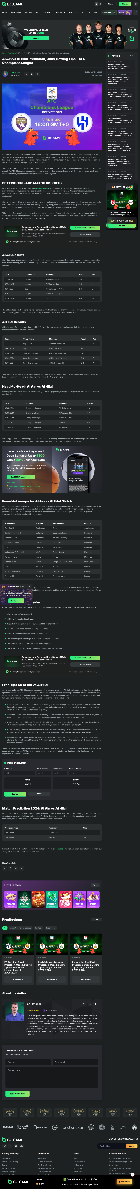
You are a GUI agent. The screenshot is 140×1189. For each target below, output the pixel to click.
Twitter (26, 74)
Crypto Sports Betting (10, 1162)
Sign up (131, 1146)
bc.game (59, 849)
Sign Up (125, 4)
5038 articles (51, 1010)
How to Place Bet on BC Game (120, 1173)
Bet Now (15, 794)
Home (4, 12)
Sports (4, 1165)
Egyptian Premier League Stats (120, 1158)
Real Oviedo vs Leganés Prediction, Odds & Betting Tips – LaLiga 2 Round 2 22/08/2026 (120, 94)
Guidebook (60, 12)
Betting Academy (32, 12)
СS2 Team (93, 12)
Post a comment (17, 1094)
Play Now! (126, 1182)
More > (95, 885)
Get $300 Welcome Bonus (85, 228)
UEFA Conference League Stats (120, 1162)
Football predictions (45, 1162)
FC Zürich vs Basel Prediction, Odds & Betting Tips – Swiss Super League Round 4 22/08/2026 (119, 80)
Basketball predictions (46, 1168)
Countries (48, 12)
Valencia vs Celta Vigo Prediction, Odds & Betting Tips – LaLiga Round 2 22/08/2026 (120, 120)
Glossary (73, 12)
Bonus (121, 12)
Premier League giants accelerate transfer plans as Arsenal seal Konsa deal (118, 66)
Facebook (37, 74)
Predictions (16, 12)
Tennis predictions (44, 1165)
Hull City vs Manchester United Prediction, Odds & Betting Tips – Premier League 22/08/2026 (120, 176)
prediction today (42, 188)
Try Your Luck (16, 601)
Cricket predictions (44, 1172)
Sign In (110, 4)
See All (95, 920)
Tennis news (78, 1172)
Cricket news (78, 1165)
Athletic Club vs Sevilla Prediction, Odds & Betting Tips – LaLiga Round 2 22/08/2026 (120, 133)
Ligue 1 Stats (113, 1165)
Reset (39, 793)
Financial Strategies (9, 1172)
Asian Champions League (20, 928)
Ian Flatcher (15, 72)
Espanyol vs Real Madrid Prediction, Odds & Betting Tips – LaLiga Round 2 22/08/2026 (120, 107)
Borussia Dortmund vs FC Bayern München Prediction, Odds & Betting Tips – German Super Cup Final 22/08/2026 (119, 147)
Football (38, 928)
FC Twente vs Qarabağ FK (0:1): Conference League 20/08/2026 (122, 213)
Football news (78, 1168)
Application (106, 12)
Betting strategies (8, 1168)
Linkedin (32, 74)
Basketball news (79, 1162)
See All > (133, 56)
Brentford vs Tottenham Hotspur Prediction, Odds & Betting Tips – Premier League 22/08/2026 (119, 162)
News (120, 61)
